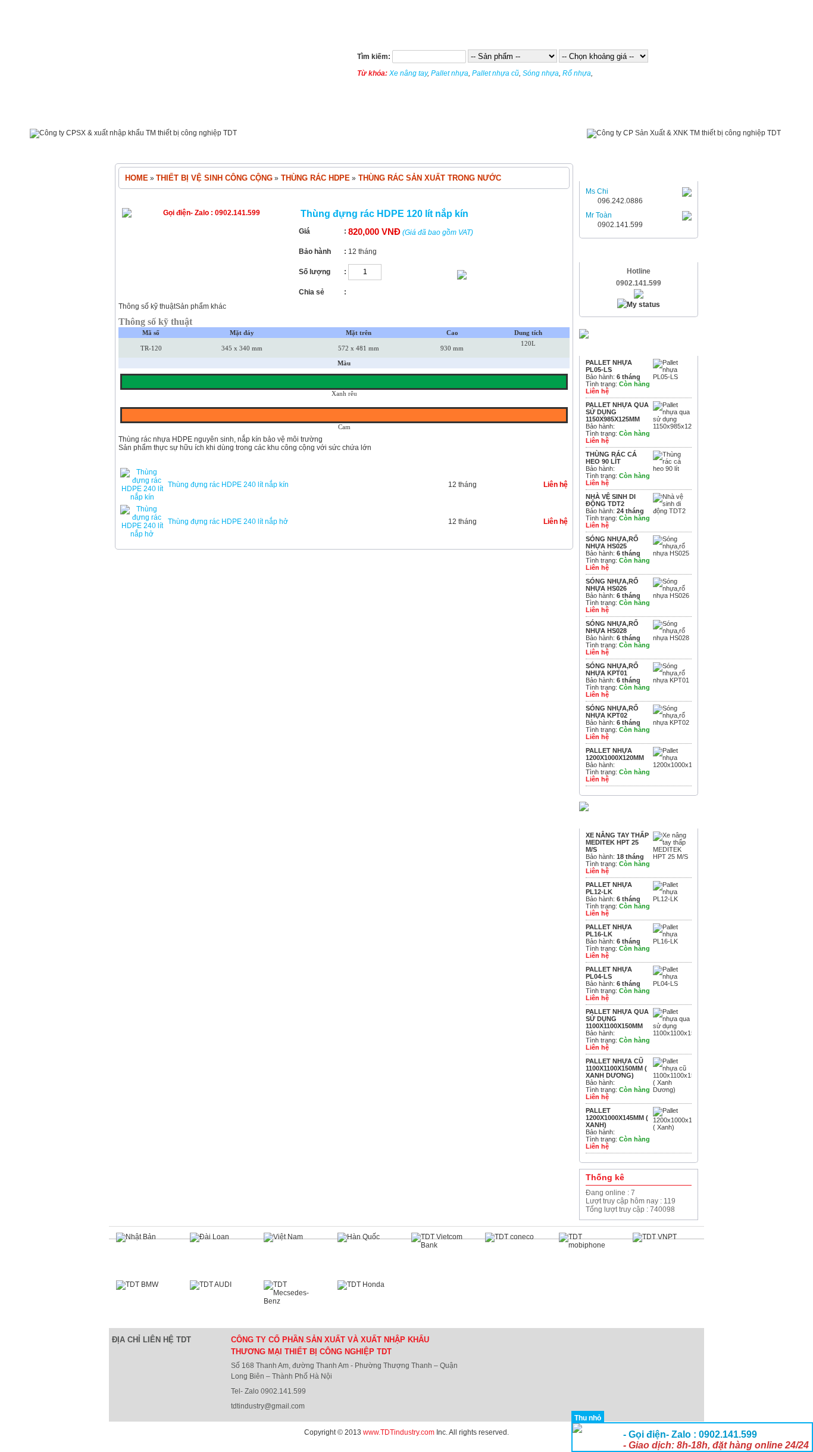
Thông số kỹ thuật (147, 306)
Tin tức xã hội (623, 111)
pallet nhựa (193, 146)
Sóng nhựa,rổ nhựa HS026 (612, 585)
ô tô (503, 146)
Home (136, 177)
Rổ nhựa (576, 73)
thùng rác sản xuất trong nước (428, 177)
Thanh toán (443, 111)
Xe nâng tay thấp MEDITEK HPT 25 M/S (617, 842)
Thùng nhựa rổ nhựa (273, 146)
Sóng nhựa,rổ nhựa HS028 (612, 627)
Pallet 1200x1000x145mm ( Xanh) (617, 1117)
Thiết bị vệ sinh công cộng (379, 146)
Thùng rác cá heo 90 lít (611, 458)
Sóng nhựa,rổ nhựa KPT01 (612, 669)
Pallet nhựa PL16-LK (609, 930)
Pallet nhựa (449, 73)
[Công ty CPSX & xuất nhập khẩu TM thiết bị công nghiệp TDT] (133, 133)
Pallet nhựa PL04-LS (609, 973)
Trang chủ (142, 111)
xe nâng (462, 146)
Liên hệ (559, 111)
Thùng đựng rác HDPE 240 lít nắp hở (228, 521)
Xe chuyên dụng (558, 146)
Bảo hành (375, 111)
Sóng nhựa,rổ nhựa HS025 (612, 542)
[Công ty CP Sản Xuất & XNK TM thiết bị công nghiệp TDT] (684, 133)
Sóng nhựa (541, 73)
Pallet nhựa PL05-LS (609, 366)
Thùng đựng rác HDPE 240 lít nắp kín (228, 484)
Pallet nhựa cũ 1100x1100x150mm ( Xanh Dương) (616, 1068)
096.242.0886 (620, 201)
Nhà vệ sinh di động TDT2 (611, 500)
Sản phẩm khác (201, 306)
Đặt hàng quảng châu (35, 1448)
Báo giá (505, 111)
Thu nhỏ (587, 1418)
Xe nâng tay (408, 73)
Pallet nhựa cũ (495, 73)
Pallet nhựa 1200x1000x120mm (615, 754)
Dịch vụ (317, 111)
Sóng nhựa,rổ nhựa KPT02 (612, 712)
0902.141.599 (620, 225)
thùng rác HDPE (314, 177)
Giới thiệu (259, 111)
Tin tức (202, 111)
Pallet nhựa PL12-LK (609, 888)
